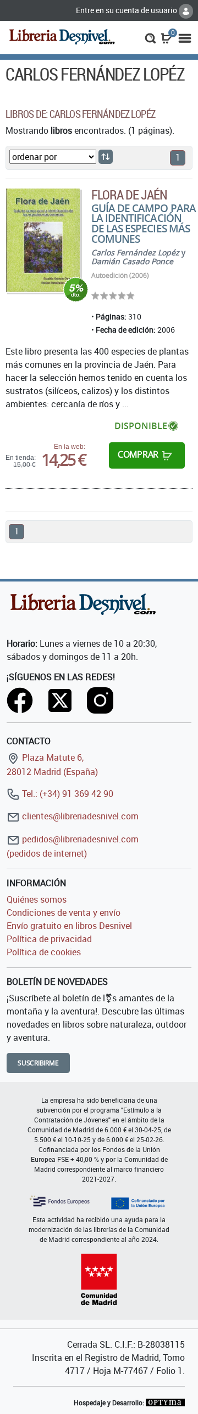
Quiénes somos (37, 899)
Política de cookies (44, 952)
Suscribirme (38, 1063)
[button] (150, 37)
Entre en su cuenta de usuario (127, 10)
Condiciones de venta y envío (63, 912)
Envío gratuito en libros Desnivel (69, 926)
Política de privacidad (49, 939)
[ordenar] (105, 157)
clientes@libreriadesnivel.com (79, 816)
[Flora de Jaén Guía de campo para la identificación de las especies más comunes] (43, 240)
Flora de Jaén (129, 194)
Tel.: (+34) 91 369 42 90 (66, 794)
